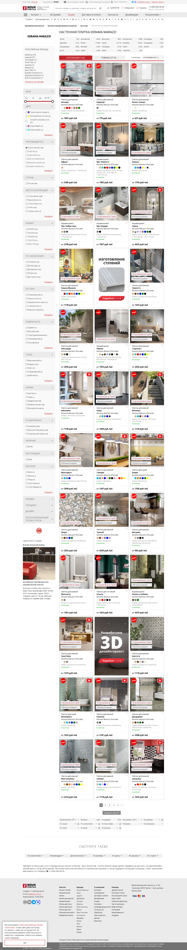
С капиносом (34, 306)
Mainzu (79, 926)
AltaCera (28, 54)
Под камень (129, 820)
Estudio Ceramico (32, 73)
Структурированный (37, 335)
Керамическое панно (38, 302)
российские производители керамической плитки (35, 583)
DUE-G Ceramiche (32, 78)
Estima (79, 910)
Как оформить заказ (119, 896)
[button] (91, 99)
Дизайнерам (131, 14)
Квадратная (34, 401)
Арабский (33, 375)
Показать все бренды (34, 82)
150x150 (32, 240)
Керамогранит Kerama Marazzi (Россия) (107, 162)
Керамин (80, 918)
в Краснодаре (103, 940)
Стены (32, 207)
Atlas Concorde (82, 912)
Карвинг (32, 327)
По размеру (148, 820)
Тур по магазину (120, 2)
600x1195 (33, 244)
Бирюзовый (36, 130)
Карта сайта (116, 898)
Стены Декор (35, 196)
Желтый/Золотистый (40, 116)
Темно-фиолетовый (39, 112)
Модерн (33, 364)
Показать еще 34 (111, 813)
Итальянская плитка (66, 912)
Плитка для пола (65, 904)
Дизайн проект (117, 890)
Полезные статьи (118, 893)
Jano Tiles (29, 70)
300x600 (32, 236)
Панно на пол (34, 298)
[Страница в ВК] (29, 902)
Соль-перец (34, 483)
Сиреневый (36, 126)
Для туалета (34, 277)
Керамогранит (68, 820)
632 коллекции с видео (75, 2)
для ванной (155, 866)
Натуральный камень (38, 433)
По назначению (87, 824)
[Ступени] (111, 278)
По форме (126, 824)
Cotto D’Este (34, 155)
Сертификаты (99, 893)
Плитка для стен (65, 910)
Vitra (78, 924)
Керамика (33, 426)
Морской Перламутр (38, 430)
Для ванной (34, 269)
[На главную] (37, 886)
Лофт (31, 368)
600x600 (32, 229)
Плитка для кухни (65, 907)
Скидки (97, 901)
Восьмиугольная (36, 408)
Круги (31, 472)
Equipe (79, 932)
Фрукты (32, 476)
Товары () (108, 57)
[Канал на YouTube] (25, 902)
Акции (71, 14)
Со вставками (34, 487)
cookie (21, 925)
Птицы (31, 479)
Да (30, 446)
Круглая (32, 393)
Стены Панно (35, 203)
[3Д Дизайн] (111, 646)
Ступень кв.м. (34, 211)
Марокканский (35, 360)
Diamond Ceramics (33, 75)
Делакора (80, 898)
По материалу (149, 824)
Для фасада (34, 265)
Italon (79, 893)
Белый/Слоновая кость (40, 120)
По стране (63, 824)
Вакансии (98, 921)
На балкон (33, 262)
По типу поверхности (109, 824)
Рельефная (33, 342)
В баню (32, 273)
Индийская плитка (66, 915)
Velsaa (79, 921)
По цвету (84, 828)
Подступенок (34, 200)
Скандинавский (35, 371)
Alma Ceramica (82, 907)
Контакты (113, 14)
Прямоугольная (36, 404)
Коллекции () (75, 57)
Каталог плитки (65, 890)
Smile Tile (29, 62)
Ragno (79, 929)
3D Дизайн (55, 14)
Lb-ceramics (81, 915)
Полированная (35, 339)
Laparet (28, 57)
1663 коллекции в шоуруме (99, 2)
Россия (32, 183)
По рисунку (106, 828)
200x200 (32, 233)
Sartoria (28, 65)
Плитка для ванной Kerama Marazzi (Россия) (143, 102)
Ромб (31, 397)
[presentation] (26, 112)
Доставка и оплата (91, 14)
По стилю (63, 828)
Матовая (33, 331)
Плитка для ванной (66, 898)
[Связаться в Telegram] (132, 2)
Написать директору (119, 901)
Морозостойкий (35, 310)
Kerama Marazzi (36, 147)
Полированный (35, 294)
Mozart (28, 67)
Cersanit (80, 901)
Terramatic (29, 60)
